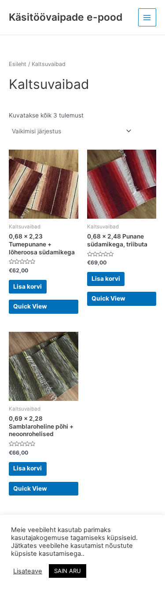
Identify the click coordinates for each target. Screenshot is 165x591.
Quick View (30, 306)
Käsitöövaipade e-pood (65, 17)
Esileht (17, 64)
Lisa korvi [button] (27, 286)
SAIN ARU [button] (67, 570)
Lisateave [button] (27, 571)
